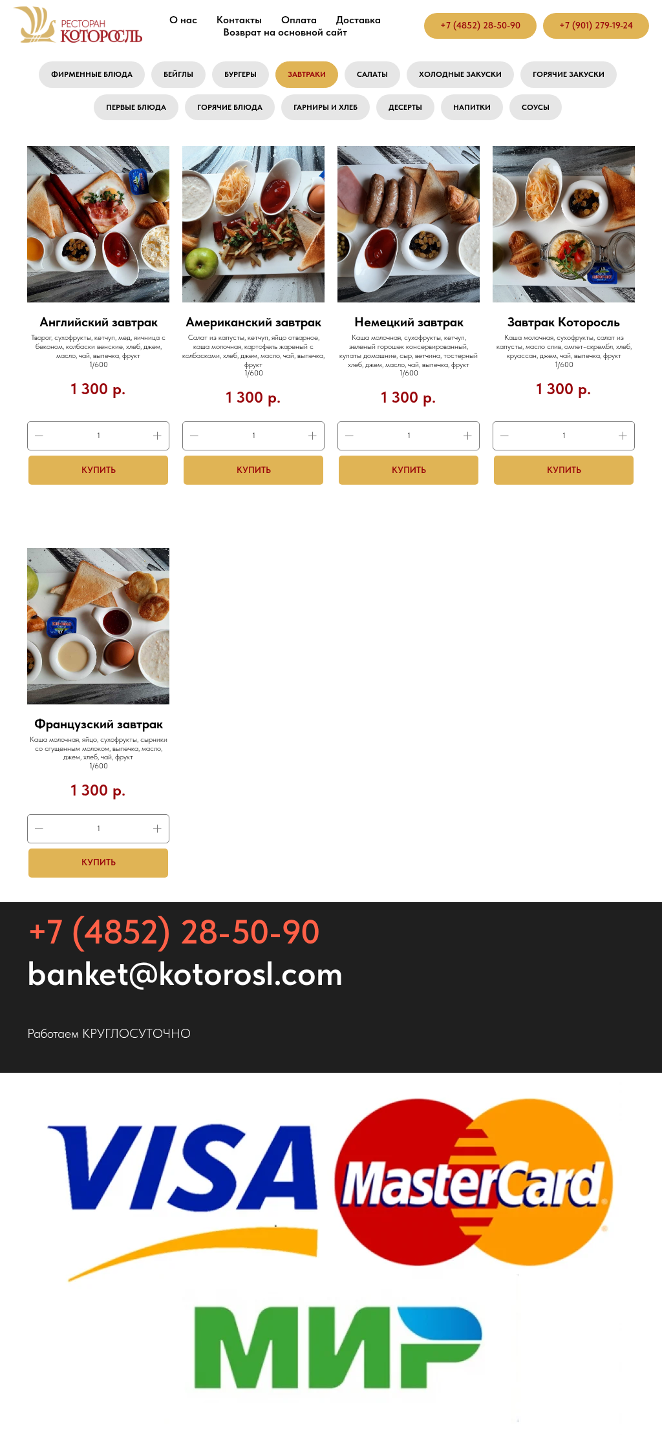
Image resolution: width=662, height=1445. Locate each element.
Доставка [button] (358, 20)
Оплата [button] (299, 20)
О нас (183, 20)
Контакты (239, 20)
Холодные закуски (460, 74)
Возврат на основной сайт (285, 32)
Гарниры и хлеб (326, 107)
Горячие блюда (229, 107)
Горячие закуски (568, 74)
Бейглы (178, 74)
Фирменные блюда (92, 74)
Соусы (536, 107)
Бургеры (240, 74)
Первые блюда (136, 107)
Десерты (405, 107)
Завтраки (307, 74)
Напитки (472, 107)
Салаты (372, 74)
